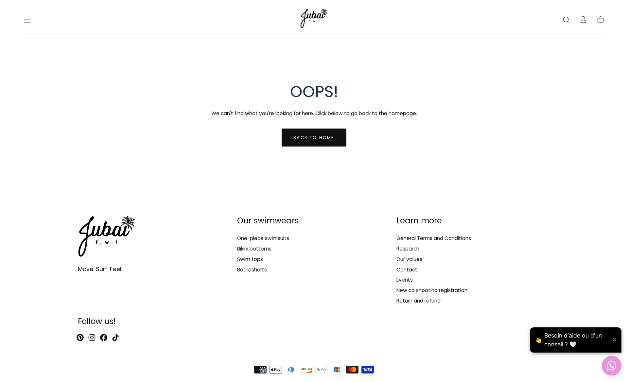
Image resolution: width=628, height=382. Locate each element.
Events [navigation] (404, 280)
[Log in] (583, 19)
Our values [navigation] (409, 259)
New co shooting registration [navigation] (431, 290)
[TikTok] (115, 337)
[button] (27, 19)
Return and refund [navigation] (418, 301)
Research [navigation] (407, 248)
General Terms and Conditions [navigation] (433, 238)
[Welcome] (314, 19)
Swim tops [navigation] (250, 259)
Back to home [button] (313, 137)
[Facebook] (104, 337)
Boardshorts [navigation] (252, 269)
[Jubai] (106, 237)
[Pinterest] (80, 337)
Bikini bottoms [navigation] (254, 248)
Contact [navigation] (406, 269)
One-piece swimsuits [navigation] (263, 238)
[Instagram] (92, 337)
